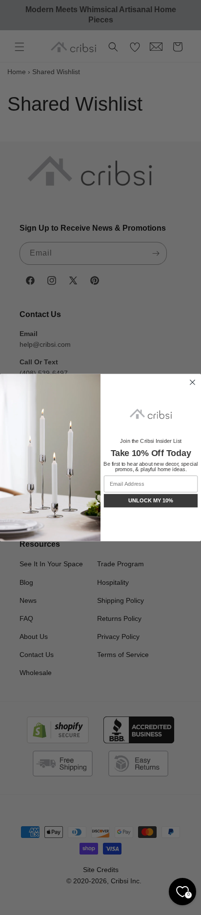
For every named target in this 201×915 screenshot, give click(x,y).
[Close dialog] (192, 382)
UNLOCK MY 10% (150, 500)
